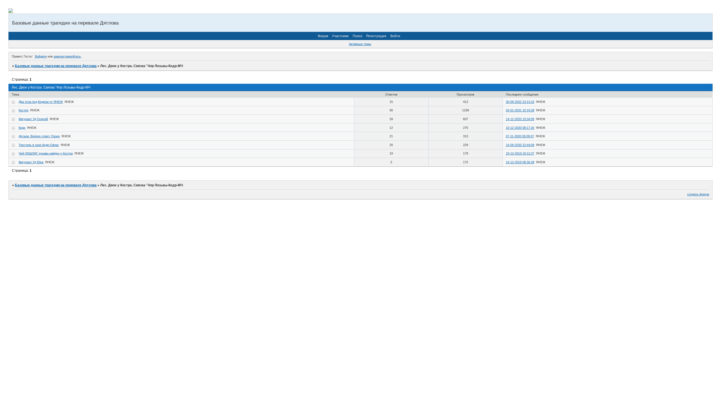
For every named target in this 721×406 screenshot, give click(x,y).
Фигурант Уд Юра (31, 162)
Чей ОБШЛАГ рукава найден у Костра (46, 153)
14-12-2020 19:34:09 (520, 119)
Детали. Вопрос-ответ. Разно (39, 136)
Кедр (22, 127)
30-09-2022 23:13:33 (520, 101)
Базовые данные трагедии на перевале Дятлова (56, 66)
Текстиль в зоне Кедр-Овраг (39, 145)
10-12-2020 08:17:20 (520, 127)
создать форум (698, 194)
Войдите (41, 56)
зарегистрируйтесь (67, 56)
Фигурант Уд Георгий (33, 119)
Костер (23, 110)
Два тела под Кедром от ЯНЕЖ (41, 101)
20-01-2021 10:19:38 (520, 110)
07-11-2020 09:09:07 (520, 136)
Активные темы (360, 44)
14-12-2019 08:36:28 (520, 162)
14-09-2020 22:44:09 (520, 145)
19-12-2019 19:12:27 (520, 153)
